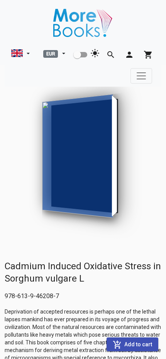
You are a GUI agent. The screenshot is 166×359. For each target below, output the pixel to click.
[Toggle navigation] (141, 76)
